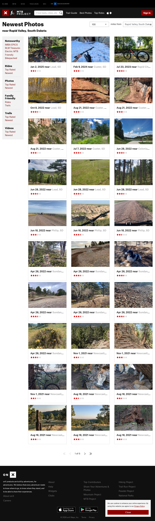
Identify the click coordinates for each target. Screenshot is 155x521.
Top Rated (10, 69)
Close (128, 512)
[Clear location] (151, 24)
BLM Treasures (12, 48)
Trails (7, 105)
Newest (9, 73)
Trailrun (34, 4)
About (51, 482)
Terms (83, 517)
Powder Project (126, 491)
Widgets (52, 491)
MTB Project (90, 498)
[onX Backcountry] (60, 3)
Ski (44, 4)
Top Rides (99, 12)
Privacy (92, 517)
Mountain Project (92, 494)
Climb (5, 4)
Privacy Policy (139, 506)
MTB (14, 4)
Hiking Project (126, 482)
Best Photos (86, 12)
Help (50, 486)
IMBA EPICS (11, 44)
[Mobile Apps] (109, 12)
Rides (8, 102)
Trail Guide (71, 12)
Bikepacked (11, 58)
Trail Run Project (127, 486)
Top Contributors (92, 482)
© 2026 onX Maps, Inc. (69, 517)
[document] (128, 508)
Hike (23, 4)
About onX (8, 496)
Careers (7, 500)
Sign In (147, 12)
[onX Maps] (9, 477)
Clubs (51, 495)
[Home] (18, 13)
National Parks (126, 495)
